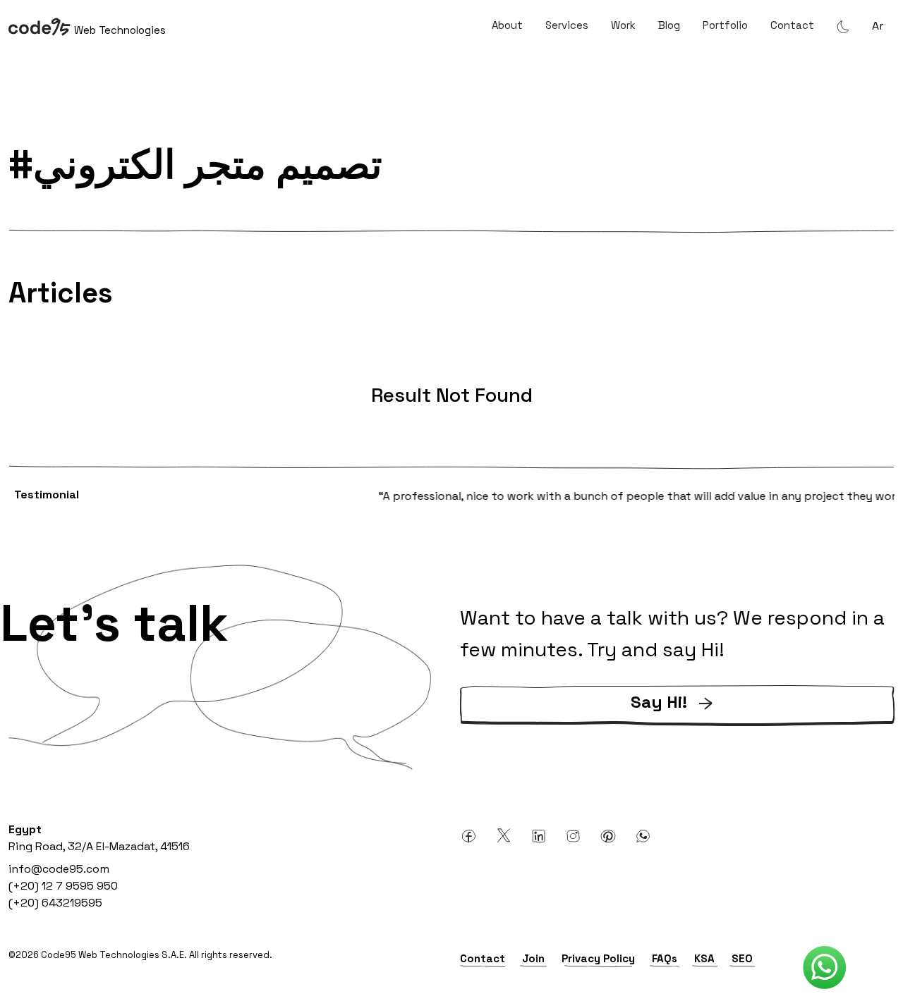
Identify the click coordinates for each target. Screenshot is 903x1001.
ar (877, 25)
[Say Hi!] (677, 723)
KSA (704, 958)
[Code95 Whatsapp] (825, 968)
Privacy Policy (598, 958)
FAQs (664, 958)
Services (566, 25)
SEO (742, 958)
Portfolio (725, 25)
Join (533, 958)
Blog (669, 25)
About (507, 25)
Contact (792, 25)
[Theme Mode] (843, 26)
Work (623, 25)
